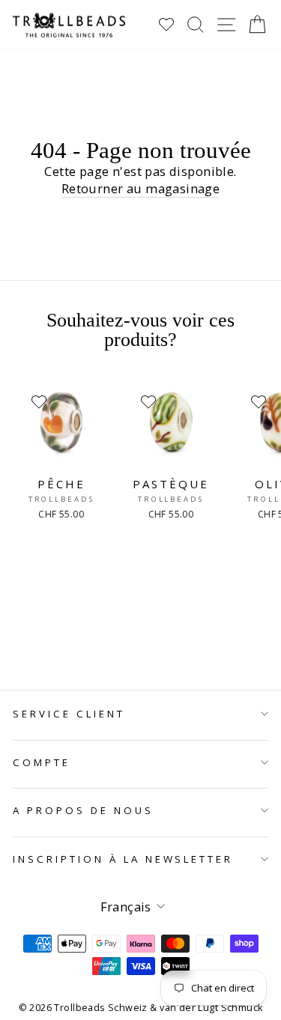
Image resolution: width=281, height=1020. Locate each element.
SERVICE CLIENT (69, 713)
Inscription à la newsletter (123, 859)
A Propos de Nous (83, 810)
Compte (41, 762)
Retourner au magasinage (140, 188)
